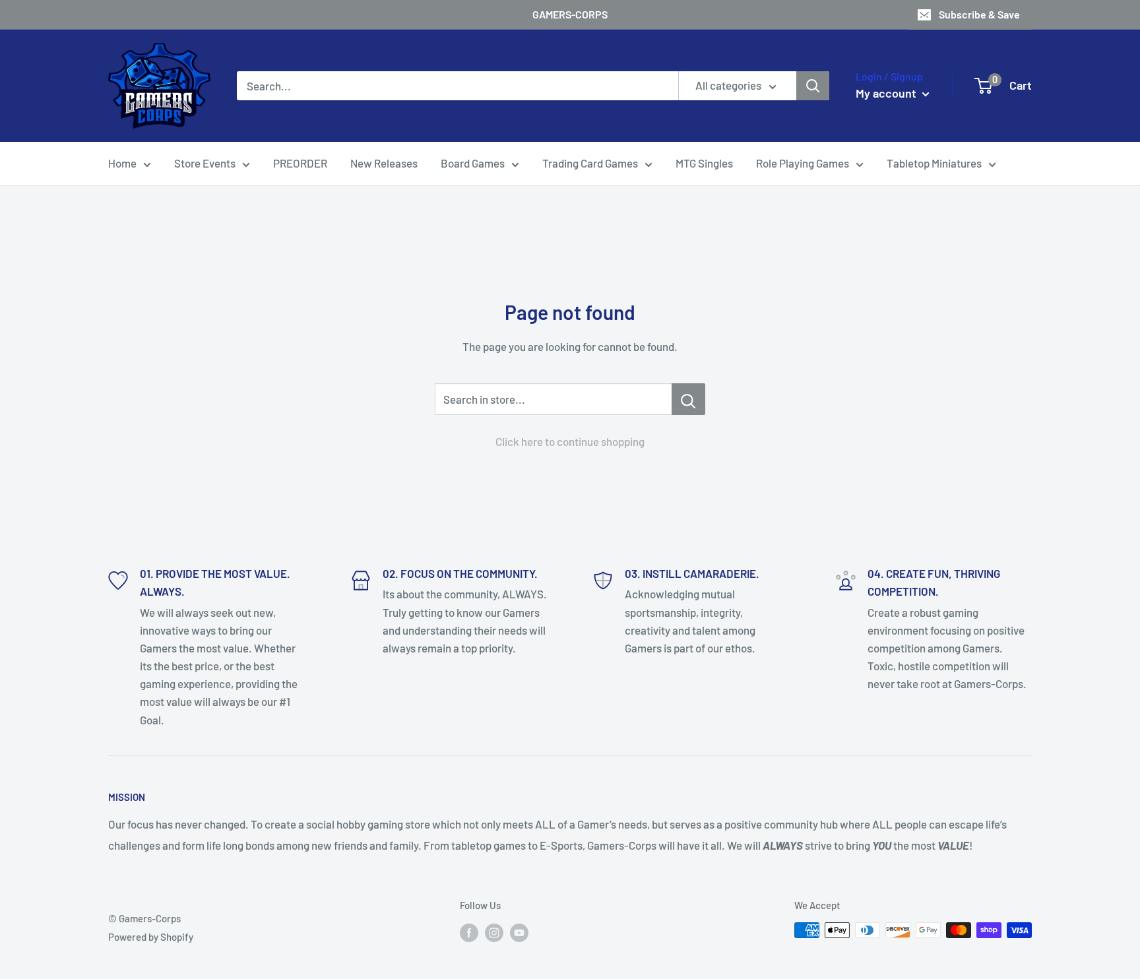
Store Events (205, 163)
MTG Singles (704, 163)
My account (887, 93)
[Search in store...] (688, 399)
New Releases (384, 163)
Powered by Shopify (150, 937)
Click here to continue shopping (570, 441)
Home (122, 163)
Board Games (473, 163)
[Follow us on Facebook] (469, 932)
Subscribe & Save (979, 14)
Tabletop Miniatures (934, 163)
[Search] (812, 85)
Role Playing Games (802, 163)
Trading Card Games (590, 163)
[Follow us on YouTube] (519, 932)
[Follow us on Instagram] (494, 932)
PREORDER (300, 163)
